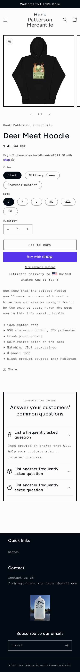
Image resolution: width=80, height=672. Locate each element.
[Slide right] (49, 114)
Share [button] (12, 369)
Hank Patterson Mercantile (33, 665)
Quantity (10, 220)
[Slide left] (30, 114)
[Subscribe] (67, 645)
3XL (10, 211)
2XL (68, 201)
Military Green (42, 175)
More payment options (40, 267)
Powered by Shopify (60, 665)
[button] (5, 19)
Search (13, 552)
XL (51, 201)
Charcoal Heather (23, 184)
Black (12, 175)
